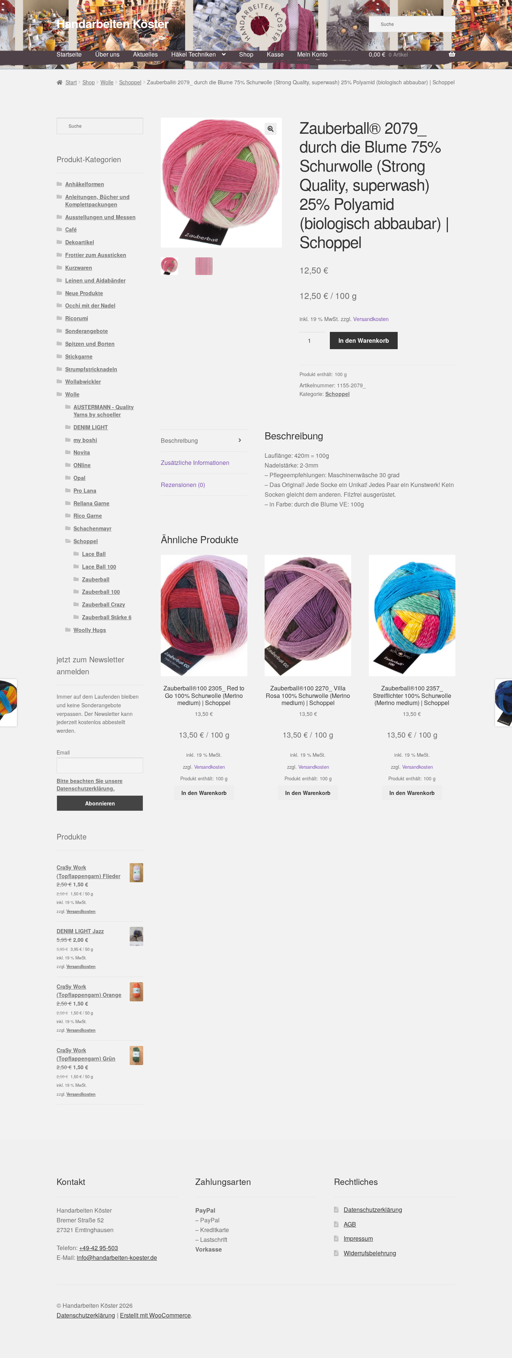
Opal (79, 477)
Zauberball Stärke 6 (107, 617)
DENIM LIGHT (90, 427)
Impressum (358, 1238)
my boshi (85, 440)
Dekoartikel (79, 242)
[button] (271, 129)
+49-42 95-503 (98, 1247)
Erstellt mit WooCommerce (155, 1315)
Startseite (69, 54)
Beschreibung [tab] (179, 440)
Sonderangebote (86, 331)
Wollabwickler (83, 381)
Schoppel (130, 82)
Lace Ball (94, 553)
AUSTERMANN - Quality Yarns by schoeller (103, 410)
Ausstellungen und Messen (100, 217)
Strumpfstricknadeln (91, 369)
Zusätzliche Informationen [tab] (195, 462)
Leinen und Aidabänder (95, 280)
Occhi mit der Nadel (90, 305)
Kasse (275, 54)
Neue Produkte (84, 293)
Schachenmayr (92, 528)
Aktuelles (145, 54)
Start (71, 82)
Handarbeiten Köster (112, 23)
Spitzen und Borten (90, 343)
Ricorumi (76, 318)
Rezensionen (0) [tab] (183, 484)
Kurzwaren (78, 267)
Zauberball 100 (101, 591)
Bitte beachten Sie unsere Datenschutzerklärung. (90, 784)
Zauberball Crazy (103, 604)
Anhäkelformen (84, 184)
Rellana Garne (91, 503)
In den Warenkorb (363, 340)
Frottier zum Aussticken (95, 254)
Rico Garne (87, 515)
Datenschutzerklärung (373, 1209)
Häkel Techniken (193, 54)
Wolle (107, 82)
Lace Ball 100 (99, 566)
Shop (246, 54)
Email (63, 752)
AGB (350, 1224)
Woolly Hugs (89, 629)
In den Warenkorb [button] (204, 792)
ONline (82, 465)
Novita (81, 452)
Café (71, 229)
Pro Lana (84, 490)
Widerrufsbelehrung (370, 1253)
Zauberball (95, 579)
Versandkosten (371, 319)
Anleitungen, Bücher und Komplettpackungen (97, 200)
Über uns (107, 54)
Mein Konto (312, 54)
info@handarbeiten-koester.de (117, 1257)
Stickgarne (79, 356)
